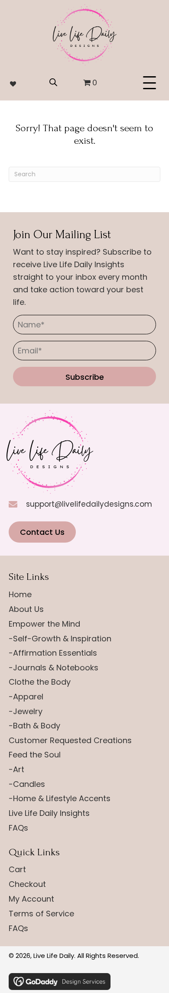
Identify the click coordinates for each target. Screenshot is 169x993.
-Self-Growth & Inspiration (60, 638)
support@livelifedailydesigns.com (89, 504)
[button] (151, 83)
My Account (31, 898)
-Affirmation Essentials (53, 652)
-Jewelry (25, 711)
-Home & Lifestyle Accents (59, 798)
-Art (16, 769)
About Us (26, 609)
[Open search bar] (53, 81)
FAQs (18, 827)
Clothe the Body (40, 681)
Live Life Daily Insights (49, 813)
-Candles (27, 784)
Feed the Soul (35, 754)
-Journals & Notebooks (53, 667)
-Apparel (26, 696)
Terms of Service (41, 913)
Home (20, 594)
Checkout (27, 884)
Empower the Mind (44, 623)
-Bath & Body (34, 725)
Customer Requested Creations (70, 740)
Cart (17, 869)
